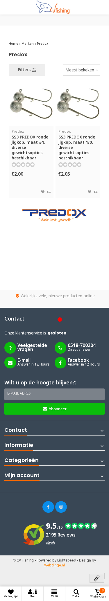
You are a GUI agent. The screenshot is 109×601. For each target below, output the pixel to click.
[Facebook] (48, 507)
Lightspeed (66, 560)
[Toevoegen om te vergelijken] (49, 192)
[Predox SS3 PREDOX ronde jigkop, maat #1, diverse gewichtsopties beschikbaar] (31, 104)
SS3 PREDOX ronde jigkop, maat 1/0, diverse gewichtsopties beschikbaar (76, 145)
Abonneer (58, 408)
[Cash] (97, 579)
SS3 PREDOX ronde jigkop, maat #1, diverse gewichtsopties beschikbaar (30, 145)
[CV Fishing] (55, 7)
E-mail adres (19, 393)
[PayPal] (104, 576)
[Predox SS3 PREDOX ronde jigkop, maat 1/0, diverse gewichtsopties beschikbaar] (78, 104)
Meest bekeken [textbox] (79, 70)
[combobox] (81, 70)
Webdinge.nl (54, 565)
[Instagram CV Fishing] (61, 507)
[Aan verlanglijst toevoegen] (42, 192)
